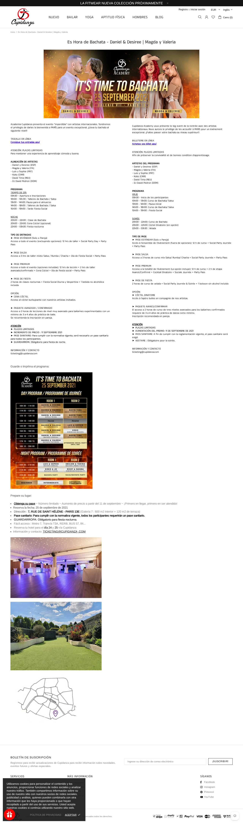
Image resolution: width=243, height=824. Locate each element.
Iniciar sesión (198, 9)
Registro (183, 9)
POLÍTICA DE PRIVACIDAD (45, 814)
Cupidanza (27, 17)
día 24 (48, 527)
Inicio (12, 32)
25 (56, 527)
